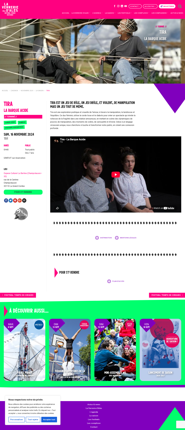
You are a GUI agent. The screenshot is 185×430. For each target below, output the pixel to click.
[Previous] (7, 51)
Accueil (65, 13)
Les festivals (124, 13)
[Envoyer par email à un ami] (24, 200)
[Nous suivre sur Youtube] (125, 6)
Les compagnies (159, 13)
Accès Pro (149, 6)
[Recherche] (180, 6)
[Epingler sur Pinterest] (15, 200)
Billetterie (168, 6)
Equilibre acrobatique (14, 127)
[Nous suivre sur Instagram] (118, 6)
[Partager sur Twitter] (11, 200)
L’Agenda (96, 13)
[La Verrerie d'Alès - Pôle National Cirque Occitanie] (13, 9)
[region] (32, 410)
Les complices (141, 13)
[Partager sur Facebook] (6, 200)
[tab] (103, 238)
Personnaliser (16, 420)
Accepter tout (49, 420)
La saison (109, 13)
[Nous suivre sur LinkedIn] (122, 6)
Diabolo (22, 122)
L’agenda (94, 412)
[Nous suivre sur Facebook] (115, 6)
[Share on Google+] (20, 200)
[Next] (178, 51)
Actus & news (177, 13)
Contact (134, 6)
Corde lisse (10, 122)
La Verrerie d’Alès (79, 13)
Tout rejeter (33, 420)
